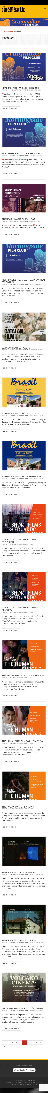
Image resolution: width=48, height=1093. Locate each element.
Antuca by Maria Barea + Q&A (18, 219)
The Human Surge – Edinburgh (19, 806)
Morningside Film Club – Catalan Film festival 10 (23, 281)
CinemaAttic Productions (19, 90)
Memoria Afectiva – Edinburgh (19, 940)
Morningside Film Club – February (21, 153)
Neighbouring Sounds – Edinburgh (21, 476)
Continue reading (10, 108)
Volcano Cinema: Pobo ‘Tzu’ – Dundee (22, 1008)
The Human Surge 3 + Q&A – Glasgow (22, 741)
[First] (4, 1042)
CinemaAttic (14, 544)
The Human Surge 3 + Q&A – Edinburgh (23, 675)
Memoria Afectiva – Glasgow (18, 872)
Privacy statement (31, 1080)
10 (4, 1047)
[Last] (14, 1047)
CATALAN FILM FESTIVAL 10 (16, 347)
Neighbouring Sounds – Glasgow (20, 413)
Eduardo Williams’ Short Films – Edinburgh (20, 540)
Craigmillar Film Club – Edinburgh (21, 88)
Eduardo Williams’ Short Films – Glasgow (20, 608)
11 (9, 1047)
